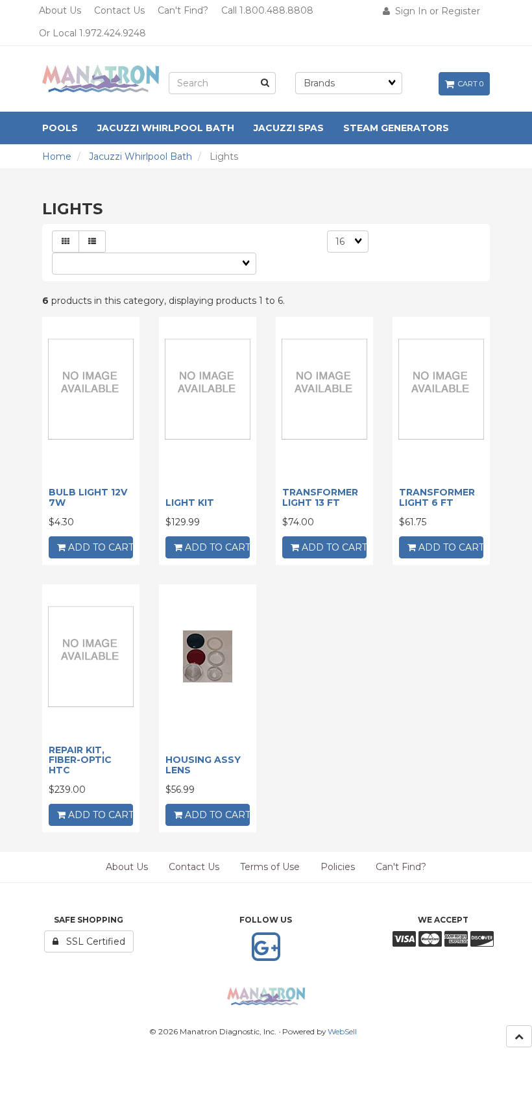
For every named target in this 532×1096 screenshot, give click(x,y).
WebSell (342, 1031)
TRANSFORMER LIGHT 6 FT (437, 497)
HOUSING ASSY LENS (203, 764)
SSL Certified (91, 941)
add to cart (99, 547)
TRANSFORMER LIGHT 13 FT (320, 497)
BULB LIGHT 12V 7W (88, 497)
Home (56, 156)
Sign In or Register (435, 11)
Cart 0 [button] (468, 83)
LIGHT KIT (189, 502)
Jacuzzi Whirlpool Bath (140, 156)
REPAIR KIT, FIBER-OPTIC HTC (80, 760)
